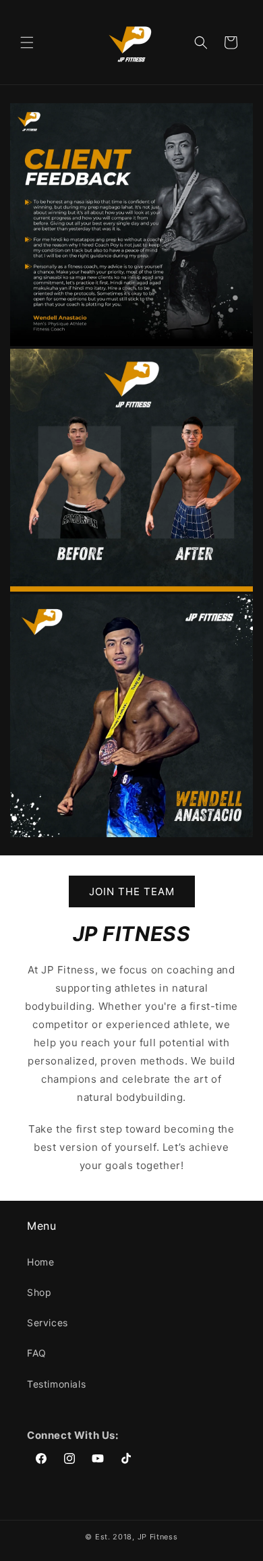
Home (40, 1262)
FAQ (37, 1353)
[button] (27, 42)
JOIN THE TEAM (132, 891)
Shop (39, 1292)
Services (47, 1322)
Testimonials (56, 1384)
